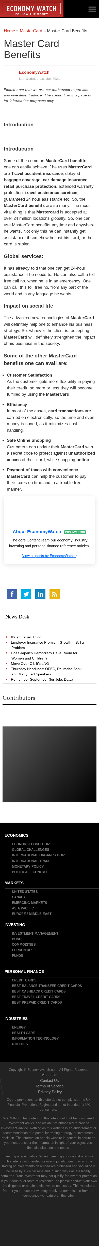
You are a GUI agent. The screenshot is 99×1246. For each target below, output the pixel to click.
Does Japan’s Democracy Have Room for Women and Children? (44, 655)
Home (9, 30)
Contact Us (49, 1080)
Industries (16, 1018)
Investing (15, 925)
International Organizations (39, 855)
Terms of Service (50, 1086)
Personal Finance (24, 971)
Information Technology (35, 1038)
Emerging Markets (29, 903)
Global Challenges (30, 850)
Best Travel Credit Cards (36, 997)
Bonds (18, 939)
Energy (19, 1027)
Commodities (24, 944)
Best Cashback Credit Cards (39, 991)
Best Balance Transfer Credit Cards (47, 986)
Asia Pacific (23, 908)
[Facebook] (12, 594)
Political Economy (29, 872)
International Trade (31, 861)
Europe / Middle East (32, 914)
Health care (23, 1033)
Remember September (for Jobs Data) (42, 679)
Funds (17, 956)
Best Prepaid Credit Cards (37, 1002)
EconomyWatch (34, 72)
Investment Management (35, 933)
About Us (49, 1075)
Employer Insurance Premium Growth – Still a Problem (47, 645)
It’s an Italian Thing (26, 637)
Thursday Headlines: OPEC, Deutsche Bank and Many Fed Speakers (46, 671)
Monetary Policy (28, 866)
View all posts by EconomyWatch (49, 555)
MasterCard (31, 30)
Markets (14, 883)
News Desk (17, 617)
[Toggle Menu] (92, 9)
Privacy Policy (50, 1092)
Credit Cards (24, 980)
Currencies (23, 950)
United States (25, 892)
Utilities (20, 1044)
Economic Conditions (32, 844)
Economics (16, 835)
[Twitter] (26, 594)
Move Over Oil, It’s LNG (30, 664)
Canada (19, 897)
